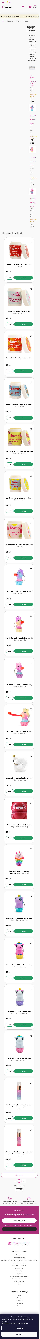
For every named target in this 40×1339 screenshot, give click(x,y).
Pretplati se (19, 1229)
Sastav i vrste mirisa (19, 1263)
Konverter (19, 1255)
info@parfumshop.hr (21, 1243)
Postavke (19, 1328)
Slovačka (19, 1298)
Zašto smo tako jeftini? (19, 1258)
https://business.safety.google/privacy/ (14, 1323)
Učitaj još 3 (19, 1175)
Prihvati (19, 1334)
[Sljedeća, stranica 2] (19, 1181)
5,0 (9, 2)
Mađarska (19, 1300)
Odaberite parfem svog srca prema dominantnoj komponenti (19, 1260)
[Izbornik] (34, 6)
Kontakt (19, 1284)
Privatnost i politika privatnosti (19, 1276)
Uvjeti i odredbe (19, 1271)
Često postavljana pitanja (19, 1279)
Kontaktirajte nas (19, 1281)
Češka (19, 1295)
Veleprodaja (19, 1273)
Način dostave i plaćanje (19, 1265)
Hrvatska (19, 1306)
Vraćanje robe (19, 1268)
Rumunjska (19, 1303)
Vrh (20, 1190)
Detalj (9, 277)
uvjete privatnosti (28, 1225)
